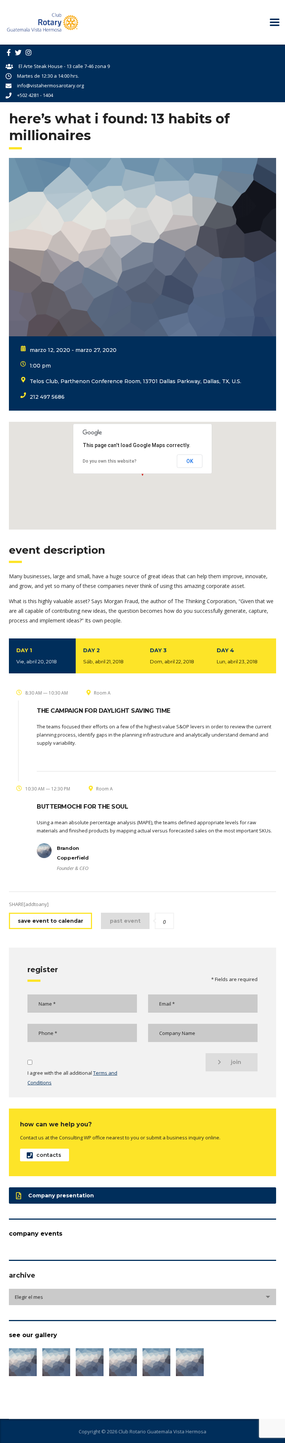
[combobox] (142, 1297)
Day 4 (237, 655)
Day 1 (36, 655)
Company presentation (61, 1195)
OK (189, 461)
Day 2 (103, 655)
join (236, 1062)
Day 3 (172, 655)
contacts (48, 1155)
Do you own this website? (110, 461)
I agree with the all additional (72, 1078)
